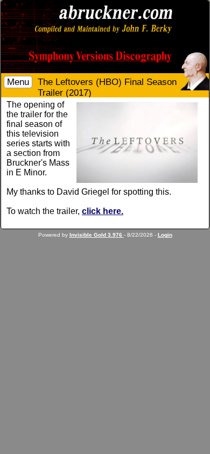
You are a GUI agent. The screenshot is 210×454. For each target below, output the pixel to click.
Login (165, 235)
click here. (102, 211)
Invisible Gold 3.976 (96, 235)
